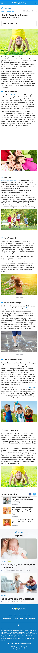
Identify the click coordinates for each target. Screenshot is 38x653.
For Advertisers (30, 618)
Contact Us (26, 615)
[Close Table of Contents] (34, 24)
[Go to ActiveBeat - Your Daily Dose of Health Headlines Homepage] (19, 3)
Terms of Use (18, 618)
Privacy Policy (7, 618)
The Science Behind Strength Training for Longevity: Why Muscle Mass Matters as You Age (22, 511)
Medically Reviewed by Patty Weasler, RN (13, 570)
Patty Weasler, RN (7, 11)
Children (8, 8)
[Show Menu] (2, 3)
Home (2, 8)
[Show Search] (36, 3)
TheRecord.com (17, 95)
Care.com (29, 308)
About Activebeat (14, 615)
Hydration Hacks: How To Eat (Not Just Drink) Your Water (22, 521)
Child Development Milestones (17, 598)
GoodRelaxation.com (9, 180)
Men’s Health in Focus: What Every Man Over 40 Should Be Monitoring (22, 500)
